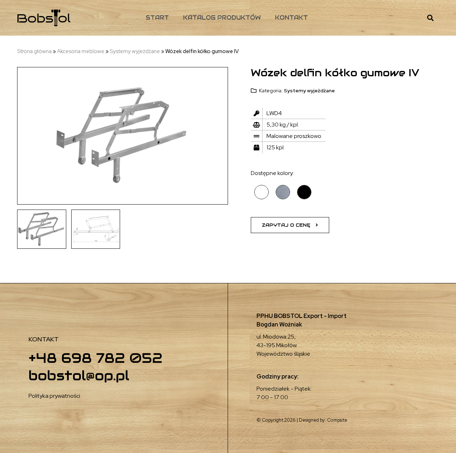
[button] (290, 225)
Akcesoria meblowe (80, 51)
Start (157, 17)
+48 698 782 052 (95, 358)
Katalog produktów (222, 17)
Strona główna (34, 51)
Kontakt (291, 17)
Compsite (337, 420)
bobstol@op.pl (78, 375)
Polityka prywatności (54, 396)
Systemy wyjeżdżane (135, 51)
